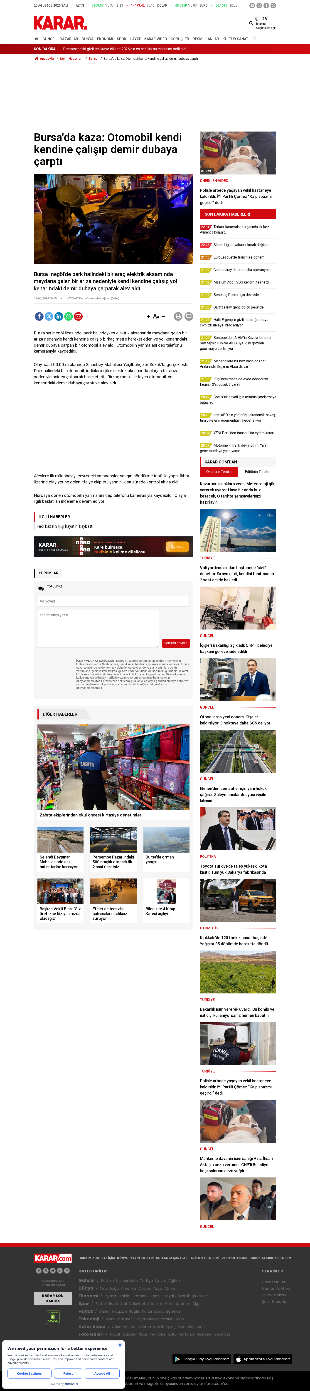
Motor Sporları (177, 1303)
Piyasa (110, 1296)
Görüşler (180, 39)
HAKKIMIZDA (89, 1258)
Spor (121, 39)
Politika (107, 1280)
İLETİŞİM (108, 1258)
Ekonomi (105, 39)
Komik (158, 1326)
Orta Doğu (109, 1288)
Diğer (197, 1303)
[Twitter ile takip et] (273, 5)
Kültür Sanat (235, 39)
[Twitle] (49, 316)
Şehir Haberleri (275, 1301)
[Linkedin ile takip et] (60, 1271)
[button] (148, 316)
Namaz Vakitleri (276, 1288)
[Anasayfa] (37, 39)
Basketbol (118, 1303)
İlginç (170, 1326)
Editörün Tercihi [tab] (257, 472)
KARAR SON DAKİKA (53, 1298)
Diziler (104, 1311)
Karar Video (155, 39)
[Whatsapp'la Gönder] (68, 316)
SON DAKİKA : (46, 49)
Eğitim (174, 1280)
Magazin (119, 1311)
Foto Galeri (91, 1334)
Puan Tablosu (274, 1295)
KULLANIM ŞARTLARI (172, 1258)
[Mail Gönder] (78, 316)
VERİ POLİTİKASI (234, 1258)
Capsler (130, 1334)
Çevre (160, 1280)
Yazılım (167, 1319)
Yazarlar (69, 39)
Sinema (144, 1326)
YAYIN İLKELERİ (142, 1258)
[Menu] (253, 39)
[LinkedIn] (58, 316)
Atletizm (154, 1303)
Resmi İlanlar (206, 39)
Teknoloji (89, 1319)
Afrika (169, 1288)
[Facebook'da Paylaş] (39, 316)
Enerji (155, 1296)
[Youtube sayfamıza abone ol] (53, 1271)
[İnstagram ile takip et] (259, 5)
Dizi (132, 1326)
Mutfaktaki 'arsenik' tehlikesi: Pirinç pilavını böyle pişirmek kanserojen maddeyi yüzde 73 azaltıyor (140, 49)
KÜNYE (122, 1258)
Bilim (180, 1319)
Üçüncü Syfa (127, 1280)
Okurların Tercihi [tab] (218, 472)
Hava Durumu (274, 1281)
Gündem (119, 1326)
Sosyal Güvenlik (176, 1296)
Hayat (135, 39)
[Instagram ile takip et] (67, 1271)
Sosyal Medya (146, 1319)
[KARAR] (60, 22)
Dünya (87, 39)
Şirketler (199, 1296)
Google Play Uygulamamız (205, 1359)
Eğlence (173, 1311)
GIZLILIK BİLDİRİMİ (205, 1258)
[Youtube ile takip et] (252, 5)
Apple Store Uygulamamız (267, 1359)
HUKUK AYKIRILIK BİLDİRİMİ (270, 1258)
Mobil (110, 1319)
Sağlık (134, 1311)
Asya (157, 1288)
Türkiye (146, 1280)
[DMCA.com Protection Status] (53, 1317)
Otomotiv (139, 1296)
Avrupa (144, 1288)
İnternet (124, 1319)
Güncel (49, 39)
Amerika (128, 1288)
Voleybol (137, 1303)
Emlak (123, 1296)
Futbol (101, 1303)
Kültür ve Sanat (181, 1334)
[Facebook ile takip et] (266, 5)
